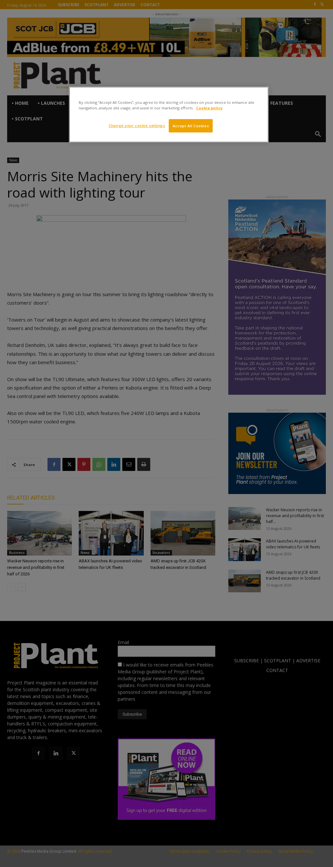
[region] (169, 115)
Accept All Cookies (191, 125)
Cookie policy (209, 107)
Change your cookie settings (137, 125)
